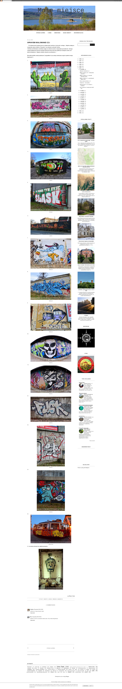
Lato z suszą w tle (86, 191)
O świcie (86, 315)
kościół (93, 669)
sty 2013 (82, 108)
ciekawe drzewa (92, 668)
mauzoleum (47, 670)
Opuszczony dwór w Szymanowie (86, 241)
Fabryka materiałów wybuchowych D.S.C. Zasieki (78, 666)
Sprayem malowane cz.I (38, 42)
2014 (80, 66)
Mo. (31, 616)
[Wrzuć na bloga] (69, 596)
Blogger (67, 676)
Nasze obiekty (67, 32)
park (88, 670)
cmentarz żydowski (61, 669)
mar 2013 (82, 105)
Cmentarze (57, 32)
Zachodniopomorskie (82, 668)
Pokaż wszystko (92, 440)
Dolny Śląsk (60, 666)
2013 (80, 67)
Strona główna (40, 32)
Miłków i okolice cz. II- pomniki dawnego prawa (86, 76)
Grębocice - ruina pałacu (85, 82)
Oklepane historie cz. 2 (88, 383)
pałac (93, 670)
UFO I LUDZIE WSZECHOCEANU (86, 405)
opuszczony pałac (80, 670)
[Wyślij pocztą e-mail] (68, 596)
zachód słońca (78, 672)
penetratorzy (81, 416)
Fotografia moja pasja (83, 428)
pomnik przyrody (30, 672)
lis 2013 (82, 90)
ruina (58, 672)
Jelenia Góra (91, 666)
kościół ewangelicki (31, 670)
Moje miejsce (61, 10)
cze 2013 (82, 99)
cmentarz (29, 669)
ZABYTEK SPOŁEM (88, 417)
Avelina (31, 609)
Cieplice (51, 666)
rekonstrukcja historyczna (42, 672)
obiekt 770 (54, 670)
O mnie (49, 32)
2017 (80, 60)
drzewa (70, 669)
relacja (52, 672)
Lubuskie (29, 668)
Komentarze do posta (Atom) (35, 654)
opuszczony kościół (71, 670)
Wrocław (73, 668)
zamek (86, 672)
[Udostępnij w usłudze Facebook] (72, 596)
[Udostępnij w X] (71, 596)
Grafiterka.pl (69, 681)
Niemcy (35, 668)
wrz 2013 (82, 94)
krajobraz (40, 670)
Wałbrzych (58, 668)
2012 (80, 110)
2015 (80, 64)
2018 (80, 58)
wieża (64, 672)
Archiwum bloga (78, 32)
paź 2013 (82, 92)
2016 (80, 62)
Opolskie (41, 668)
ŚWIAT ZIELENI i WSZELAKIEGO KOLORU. (87, 430)
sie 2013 (82, 96)
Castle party (37, 666)
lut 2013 (82, 106)
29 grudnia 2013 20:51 (36, 616)
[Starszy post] (73, 648)
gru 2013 (82, 69)
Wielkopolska (66, 668)
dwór (76, 669)
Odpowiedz (32, 612)
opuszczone (61, 670)
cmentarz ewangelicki (40, 669)
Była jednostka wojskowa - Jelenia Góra (86, 141)
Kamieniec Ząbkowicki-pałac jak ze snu (86, 290)
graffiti (87, 669)
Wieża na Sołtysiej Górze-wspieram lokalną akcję (86, 167)
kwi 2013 (82, 103)
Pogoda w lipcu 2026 (88, 406)
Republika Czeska (50, 668)
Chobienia (44, 666)
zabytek (69, 672)
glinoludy (82, 669)
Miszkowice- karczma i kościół (86, 216)
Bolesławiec (29, 666)
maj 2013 (82, 101)
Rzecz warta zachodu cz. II (85, 81)
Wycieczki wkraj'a (83, 393)
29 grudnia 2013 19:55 (38, 609)
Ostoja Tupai (81, 382)
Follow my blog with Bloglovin (83, 467)
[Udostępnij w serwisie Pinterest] (74, 596)
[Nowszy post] (28, 648)
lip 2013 (82, 97)
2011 (80, 112)
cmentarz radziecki (51, 669)
